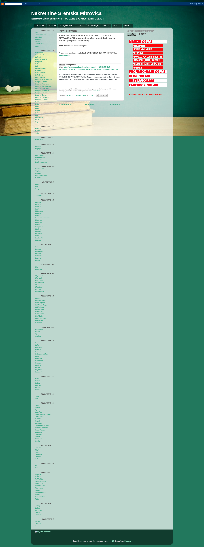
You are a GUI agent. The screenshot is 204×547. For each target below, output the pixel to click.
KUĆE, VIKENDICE (67, 26)
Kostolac (38, 220)
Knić (37, 209)
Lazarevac (39, 251)
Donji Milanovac (41, 162)
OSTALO (127, 26)
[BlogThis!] (99, 95)
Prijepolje (38, 370)
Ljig (36, 267)
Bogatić (38, 108)
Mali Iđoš (38, 278)
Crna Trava (39, 140)
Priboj (37, 367)
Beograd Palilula (41, 82)
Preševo (38, 365)
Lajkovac (38, 247)
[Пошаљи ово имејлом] (97, 95)
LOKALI (81, 26)
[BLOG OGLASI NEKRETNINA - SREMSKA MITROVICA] (148, 77)
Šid (36, 399)
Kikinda (38, 204)
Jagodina (38, 195)
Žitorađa (38, 515)
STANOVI (52, 26)
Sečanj (37, 408)
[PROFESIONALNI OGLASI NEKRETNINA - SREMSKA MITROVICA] (148, 73)
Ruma (37, 390)
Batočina (38, 64)
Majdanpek (39, 276)
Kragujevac (39, 227)
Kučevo (38, 240)
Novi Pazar (39, 320)
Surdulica (38, 434)
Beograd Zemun (41, 95)
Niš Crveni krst (40, 300)
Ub (36, 466)
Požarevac (39, 361)
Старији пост (114, 104)
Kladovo (38, 207)
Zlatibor (38, 524)
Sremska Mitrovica (42, 425)
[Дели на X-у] (102, 95)
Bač (36, 66)
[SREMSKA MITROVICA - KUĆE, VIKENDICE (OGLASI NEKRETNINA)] (148, 50)
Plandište (38, 358)
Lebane (38, 253)
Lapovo (38, 249)
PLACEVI (117, 26)
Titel (36, 450)
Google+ (3, 1)
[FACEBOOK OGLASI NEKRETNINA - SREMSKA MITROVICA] (148, 86)
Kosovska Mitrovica (42, 218)
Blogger (127, 541)
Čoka (37, 133)
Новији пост (65, 104)
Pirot (37, 356)
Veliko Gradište (41, 481)
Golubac (38, 173)
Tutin (37, 459)
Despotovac (39, 155)
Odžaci (37, 332)
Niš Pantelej (39, 309)
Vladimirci (39, 483)
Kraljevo (38, 229)
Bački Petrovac (40, 73)
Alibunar (38, 39)
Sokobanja (39, 416)
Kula (37, 236)
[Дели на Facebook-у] (104, 95)
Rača (37, 378)
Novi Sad (38, 323)
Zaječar (38, 521)
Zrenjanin (38, 526)
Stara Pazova (40, 430)
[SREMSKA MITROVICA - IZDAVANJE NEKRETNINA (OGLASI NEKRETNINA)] (148, 47)
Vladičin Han (40, 486)
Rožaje (37, 387)
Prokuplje (38, 372)
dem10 (111, 541)
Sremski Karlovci (41, 428)
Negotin (38, 298)
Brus (37, 120)
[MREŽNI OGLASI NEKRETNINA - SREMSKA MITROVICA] (148, 43)
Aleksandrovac (40, 35)
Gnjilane (38, 171)
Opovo (37, 334)
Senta (37, 405)
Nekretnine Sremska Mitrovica (66, 13)
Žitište (37, 512)
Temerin (38, 448)
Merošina (38, 287)
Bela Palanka (40, 77)
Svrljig (37, 441)
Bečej (37, 104)
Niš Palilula (39, 307)
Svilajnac (38, 439)
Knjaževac (39, 211)
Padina (37, 343)
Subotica (38, 432)
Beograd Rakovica (42, 84)
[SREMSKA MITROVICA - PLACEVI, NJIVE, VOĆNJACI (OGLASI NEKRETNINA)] (148, 65)
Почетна (89, 104)
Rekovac (38, 385)
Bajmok (38, 57)
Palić (37, 345)
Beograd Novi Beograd (43, 79)
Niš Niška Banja (41, 305)
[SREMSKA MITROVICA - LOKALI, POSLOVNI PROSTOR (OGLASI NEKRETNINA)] (148, 57)
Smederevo (39, 412)
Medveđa (38, 285)
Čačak (37, 131)
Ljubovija (38, 269)
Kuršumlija (39, 238)
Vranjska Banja (40, 492)
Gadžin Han (39, 169)
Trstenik (38, 457)
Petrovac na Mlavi (41, 354)
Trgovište (38, 454)
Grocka (37, 178)
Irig (36, 187)
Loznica (38, 258)
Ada (36, 32)
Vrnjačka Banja (40, 497)
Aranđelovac (39, 44)
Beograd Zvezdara (42, 97)
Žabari (37, 508)
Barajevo (38, 62)
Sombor (38, 419)
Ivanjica (38, 189)
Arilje (37, 46)
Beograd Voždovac (42, 90)
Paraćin (38, 349)
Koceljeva (38, 213)
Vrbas (37, 495)
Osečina (38, 336)
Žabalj (37, 506)
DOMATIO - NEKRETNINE (76, 95)
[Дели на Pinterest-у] (106, 95)
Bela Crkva (39, 75)
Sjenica (38, 410)
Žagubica (38, 510)
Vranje (37, 490)
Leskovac (38, 256)
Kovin (37, 224)
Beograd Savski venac (43, 86)
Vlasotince (39, 488)
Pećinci (38, 352)
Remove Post (64, 55)
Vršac (37, 499)
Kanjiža (38, 202)
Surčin (37, 436)
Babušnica (39, 53)
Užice (37, 468)
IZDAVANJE (40, 26)
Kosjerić (38, 215)
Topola (37, 452)
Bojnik (37, 111)
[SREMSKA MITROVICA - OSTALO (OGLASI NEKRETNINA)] (148, 68)
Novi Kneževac (40, 318)
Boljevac (38, 113)
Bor (36, 115)
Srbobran (38, 423)
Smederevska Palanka (43, 414)
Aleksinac (38, 37)
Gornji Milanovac (41, 175)
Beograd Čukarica (41, 99)
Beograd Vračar (41, 93)
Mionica (38, 289)
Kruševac (38, 233)
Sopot (37, 421)
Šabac (37, 396)
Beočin (37, 102)
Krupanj (38, 231)
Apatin (37, 41)
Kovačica (38, 222)
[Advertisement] (86, 113)
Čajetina (38, 129)
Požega (38, 363)
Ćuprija (38, 149)
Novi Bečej (39, 316)
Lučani (37, 260)
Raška (37, 381)
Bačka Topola (40, 70)
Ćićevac (38, 146)
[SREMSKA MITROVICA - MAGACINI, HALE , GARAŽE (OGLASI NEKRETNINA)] (148, 61)
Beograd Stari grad (42, 88)
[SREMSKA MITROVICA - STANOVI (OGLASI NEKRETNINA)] (148, 54)
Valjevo (38, 475)
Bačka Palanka (40, 68)
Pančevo (38, 347)
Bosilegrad (39, 117)
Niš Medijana (40, 303)
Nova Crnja (39, 312)
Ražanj (37, 383)
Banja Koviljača (41, 59)
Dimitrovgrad (40, 157)
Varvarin (38, 477)
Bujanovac (39, 122)
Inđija (37, 184)
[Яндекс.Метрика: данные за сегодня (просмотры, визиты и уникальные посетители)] (43, 532)
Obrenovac (39, 329)
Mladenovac (39, 291)
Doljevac (38, 160)
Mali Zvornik (39, 280)
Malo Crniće (39, 282)
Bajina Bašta (39, 55)
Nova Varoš (39, 314)
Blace (37, 106)
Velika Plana (39, 479)
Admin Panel (96, 90)
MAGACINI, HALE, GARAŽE (99, 26)
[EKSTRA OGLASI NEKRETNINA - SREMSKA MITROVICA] (148, 82)
